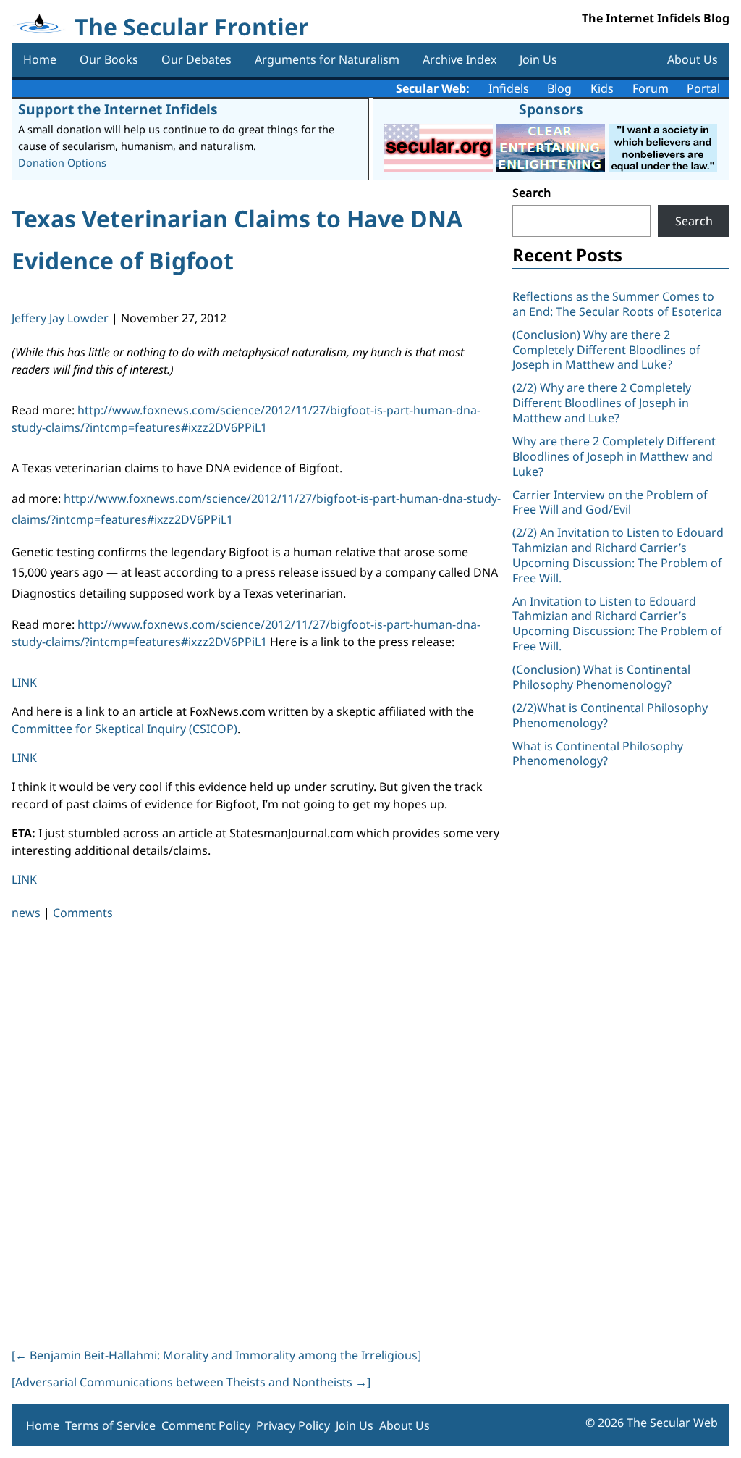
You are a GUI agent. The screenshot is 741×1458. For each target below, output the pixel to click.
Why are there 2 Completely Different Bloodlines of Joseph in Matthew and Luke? (614, 456)
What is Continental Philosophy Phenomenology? (597, 753)
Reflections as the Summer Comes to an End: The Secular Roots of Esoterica (617, 303)
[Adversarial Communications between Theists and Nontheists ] (191, 1382)
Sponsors (551, 109)
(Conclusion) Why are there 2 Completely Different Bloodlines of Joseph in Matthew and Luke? (606, 350)
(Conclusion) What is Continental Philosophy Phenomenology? (601, 676)
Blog (559, 88)
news (26, 913)
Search (531, 192)
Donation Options (62, 162)
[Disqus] (256, 1131)
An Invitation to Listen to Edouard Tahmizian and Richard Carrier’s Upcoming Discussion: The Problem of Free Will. (617, 623)
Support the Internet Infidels (118, 109)
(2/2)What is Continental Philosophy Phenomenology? (610, 715)
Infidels (508, 88)
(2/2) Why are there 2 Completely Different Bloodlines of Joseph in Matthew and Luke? (601, 403)
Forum (650, 88)
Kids (602, 88)
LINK (24, 682)
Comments (83, 913)
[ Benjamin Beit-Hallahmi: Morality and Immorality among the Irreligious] (216, 1355)
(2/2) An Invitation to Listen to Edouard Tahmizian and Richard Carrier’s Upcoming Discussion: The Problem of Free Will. (618, 554)
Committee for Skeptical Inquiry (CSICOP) (124, 729)
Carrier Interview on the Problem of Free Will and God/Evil (610, 502)
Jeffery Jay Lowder (60, 318)
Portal (703, 88)
